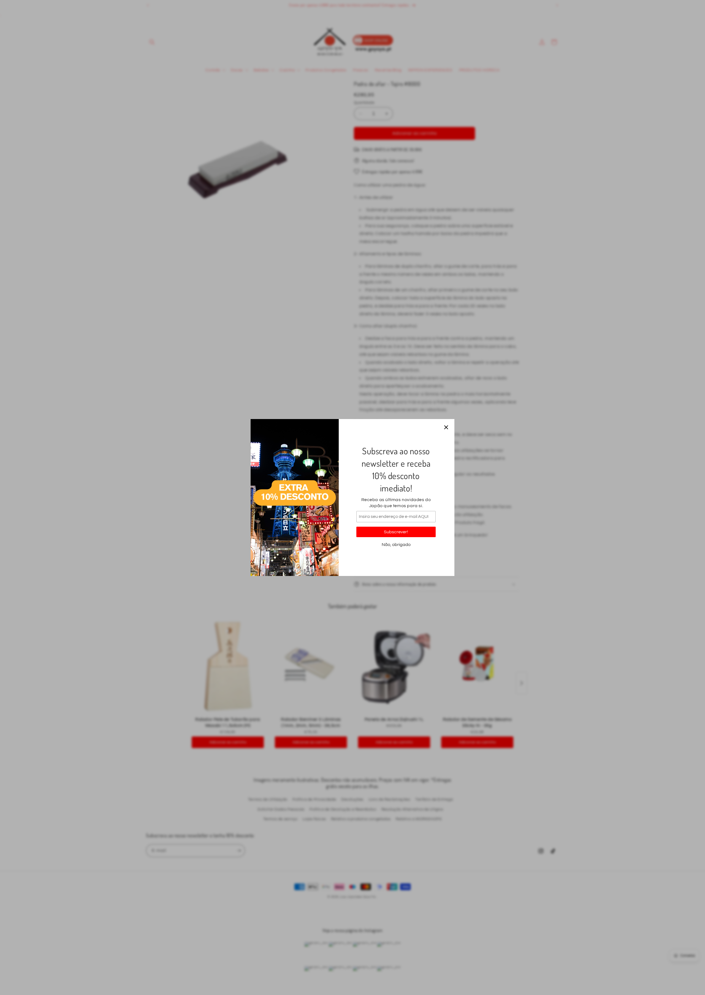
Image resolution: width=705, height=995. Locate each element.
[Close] (446, 427)
